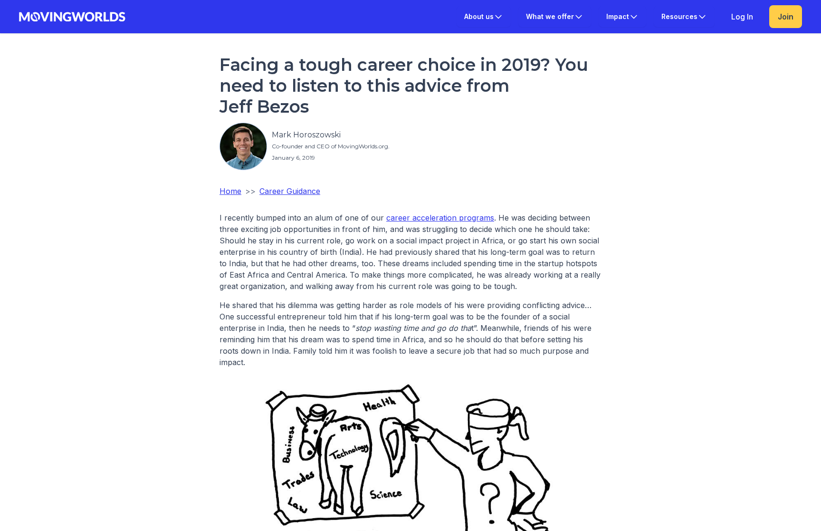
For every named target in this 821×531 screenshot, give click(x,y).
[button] (484, 16)
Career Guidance (289, 191)
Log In (742, 16)
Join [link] (785, 16)
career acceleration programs (440, 217)
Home (230, 191)
